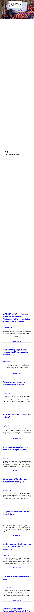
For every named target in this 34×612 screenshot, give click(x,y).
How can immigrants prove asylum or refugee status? (15, 570)
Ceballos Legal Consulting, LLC (18, 13)
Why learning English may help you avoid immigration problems (15, 474)
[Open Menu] (32, 4)
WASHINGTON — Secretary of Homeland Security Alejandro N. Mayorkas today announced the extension (16, 440)
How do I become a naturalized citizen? (17, 538)
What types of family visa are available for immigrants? (16, 602)
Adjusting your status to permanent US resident (14, 505)
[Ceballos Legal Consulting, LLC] (15, 4)
